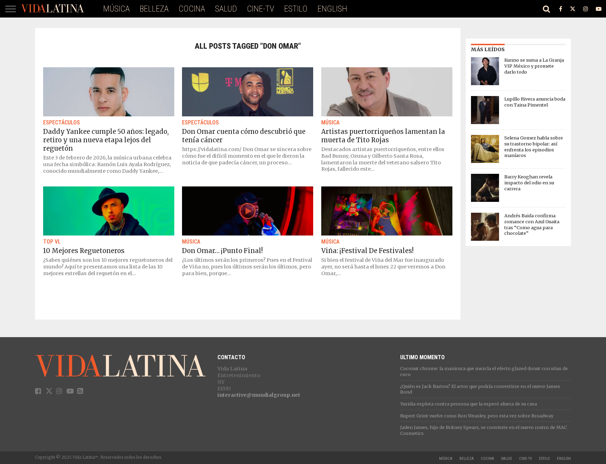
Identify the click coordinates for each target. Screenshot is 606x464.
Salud (226, 9)
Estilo (296, 9)
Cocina (192, 9)
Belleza (154, 9)
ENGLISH (332, 9)
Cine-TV (260, 9)
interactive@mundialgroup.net (258, 395)
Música (116, 9)
